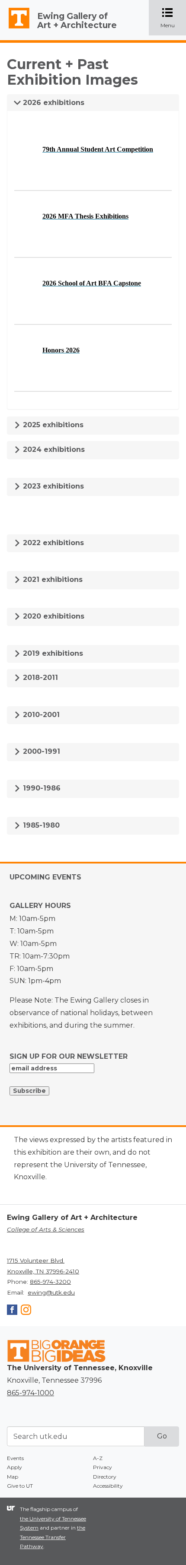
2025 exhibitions (52, 425)
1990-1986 (41, 788)
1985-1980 (40, 825)
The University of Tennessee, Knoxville (15, 28)
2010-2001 (40, 715)
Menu (173, 18)
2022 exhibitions (52, 543)
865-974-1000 (30, 1393)
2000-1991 (40, 751)
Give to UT (20, 1485)
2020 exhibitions (52, 616)
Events (15, 1458)
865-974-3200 (50, 1281)
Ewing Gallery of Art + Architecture (77, 20)
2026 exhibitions (52, 102)
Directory (104, 1476)
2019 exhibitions (52, 653)
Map (12, 1476)
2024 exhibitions (53, 449)
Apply (14, 1467)
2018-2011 (39, 677)
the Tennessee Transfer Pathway (52, 1536)
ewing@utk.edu (51, 1292)
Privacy (102, 1467)
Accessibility (108, 1485)
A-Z (98, 1458)
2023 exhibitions (52, 486)
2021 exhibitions (52, 579)
